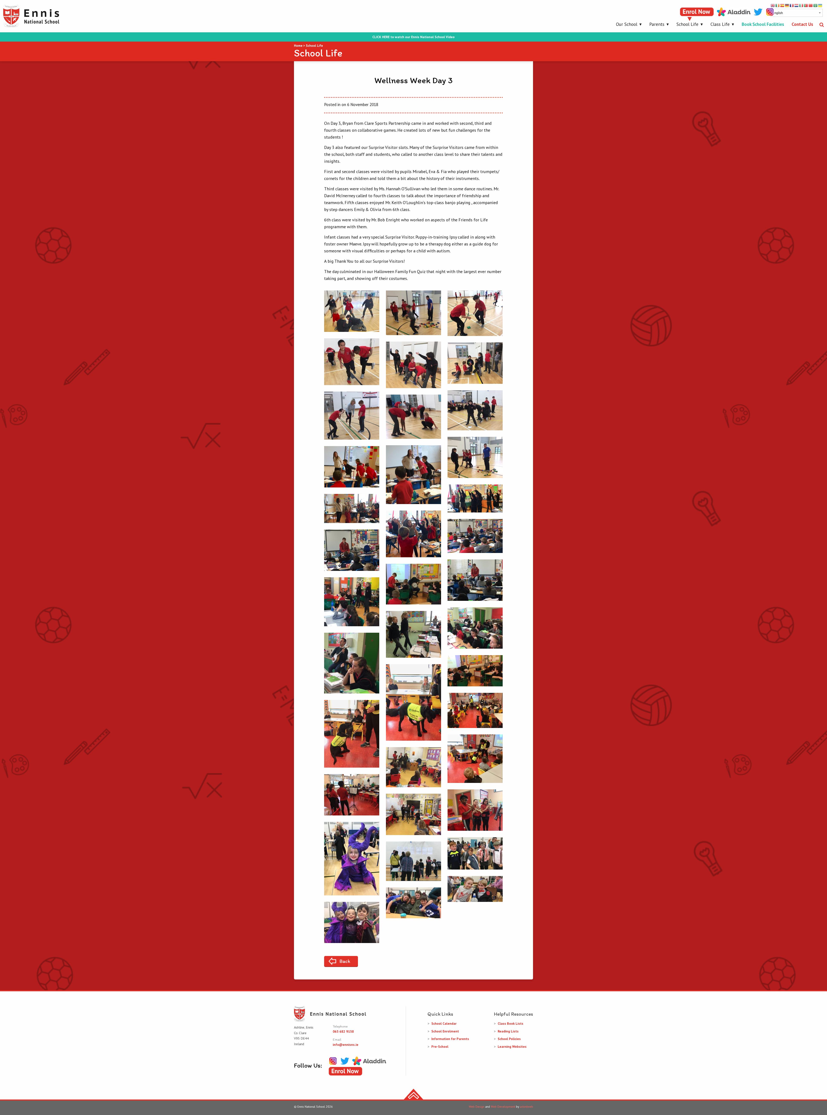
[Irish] (777, 5)
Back (344, 961)
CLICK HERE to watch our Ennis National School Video (413, 37)
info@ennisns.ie (345, 1044)
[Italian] (801, 5)
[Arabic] (815, 5)
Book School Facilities (763, 24)
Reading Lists (508, 1031)
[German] (787, 5)
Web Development (503, 1107)
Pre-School (439, 1046)
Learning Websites (512, 1046)
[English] (773, 5)
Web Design (476, 1107)
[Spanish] (782, 5)
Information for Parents (450, 1039)
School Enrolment (445, 1031)
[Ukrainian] (820, 5)
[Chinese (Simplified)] (810, 5)
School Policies (509, 1039)
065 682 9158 (343, 1031)
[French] (792, 5)
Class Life (720, 24)
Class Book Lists (510, 1023)
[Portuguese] (806, 5)
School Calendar (444, 1023)
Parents (656, 24)
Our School (626, 24)
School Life (687, 24)
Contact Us (802, 24)
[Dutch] (796, 5)
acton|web (526, 1107)
